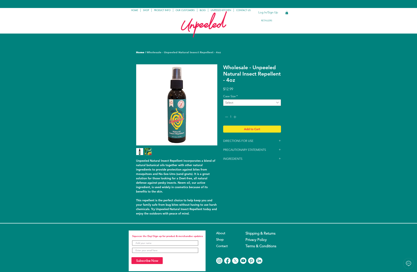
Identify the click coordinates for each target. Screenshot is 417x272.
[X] (235, 261)
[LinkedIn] (259, 261)
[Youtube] (243, 261)
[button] (146, 10)
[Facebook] (227, 261)
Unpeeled (203, 27)
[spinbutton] (231, 117)
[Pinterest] (251, 261)
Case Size (230, 96)
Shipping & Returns (260, 233)
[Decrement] (226, 117)
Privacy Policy (256, 239)
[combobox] (252, 102)
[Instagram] (219, 261)
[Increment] (235, 117)
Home (140, 52)
